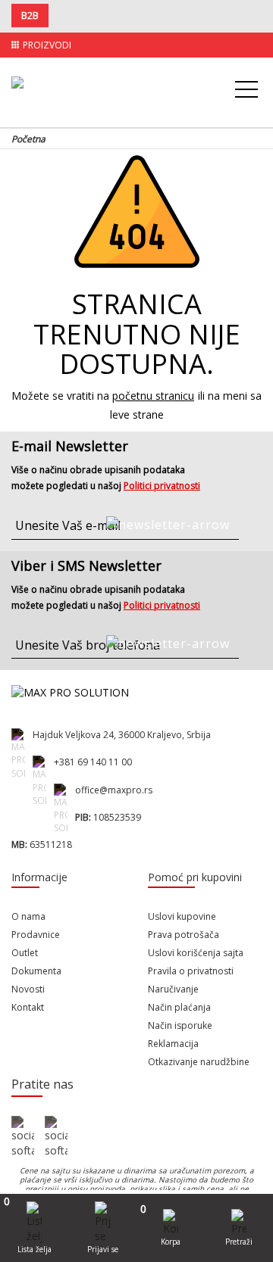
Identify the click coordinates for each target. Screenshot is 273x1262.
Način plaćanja (179, 1007)
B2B (30, 15)
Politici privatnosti (162, 485)
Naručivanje (173, 989)
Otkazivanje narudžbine (198, 1061)
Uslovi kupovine (182, 916)
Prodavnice (35, 934)
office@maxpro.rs (113, 790)
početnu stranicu (153, 395)
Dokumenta (36, 970)
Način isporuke (180, 1025)
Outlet (24, 952)
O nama (28, 916)
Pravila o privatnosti (191, 970)
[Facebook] (22, 1137)
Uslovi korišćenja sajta (195, 952)
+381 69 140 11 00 (93, 762)
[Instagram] (56, 1137)
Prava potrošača (183, 934)
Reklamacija (173, 1043)
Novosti (28, 989)
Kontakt (27, 1007)
